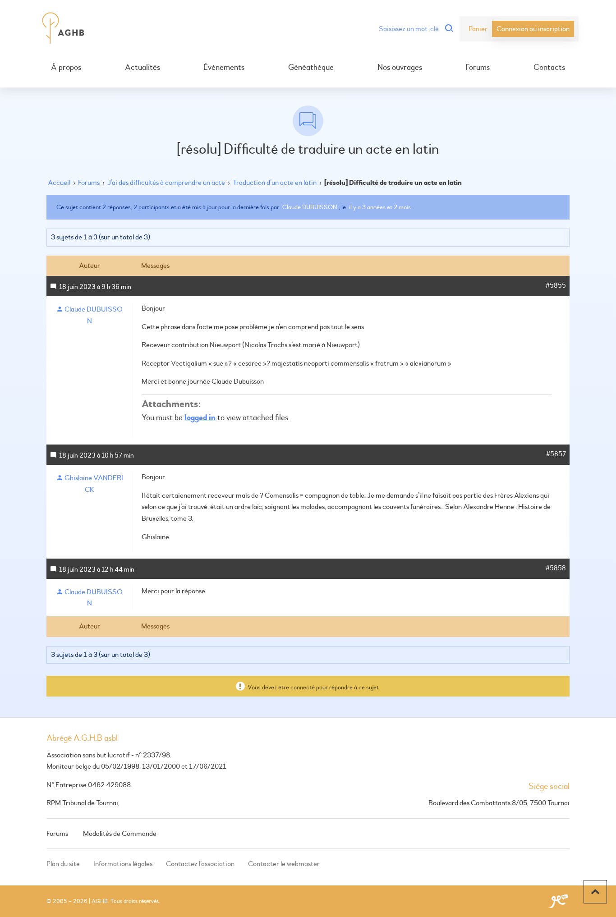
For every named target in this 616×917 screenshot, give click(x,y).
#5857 (556, 454)
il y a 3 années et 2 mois (380, 207)
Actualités (142, 68)
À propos (66, 68)
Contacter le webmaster (284, 863)
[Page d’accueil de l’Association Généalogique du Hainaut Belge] (63, 29)
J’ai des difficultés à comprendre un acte (166, 182)
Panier (478, 28)
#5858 (556, 568)
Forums (477, 68)
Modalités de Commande (119, 833)
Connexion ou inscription (533, 28)
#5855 (556, 285)
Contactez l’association (200, 863)
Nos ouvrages (399, 68)
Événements (223, 68)
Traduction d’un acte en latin (275, 182)
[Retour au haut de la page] (595, 891)
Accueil (59, 182)
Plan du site (63, 863)
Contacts (549, 68)
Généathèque (311, 68)
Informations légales (122, 863)
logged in (200, 418)
